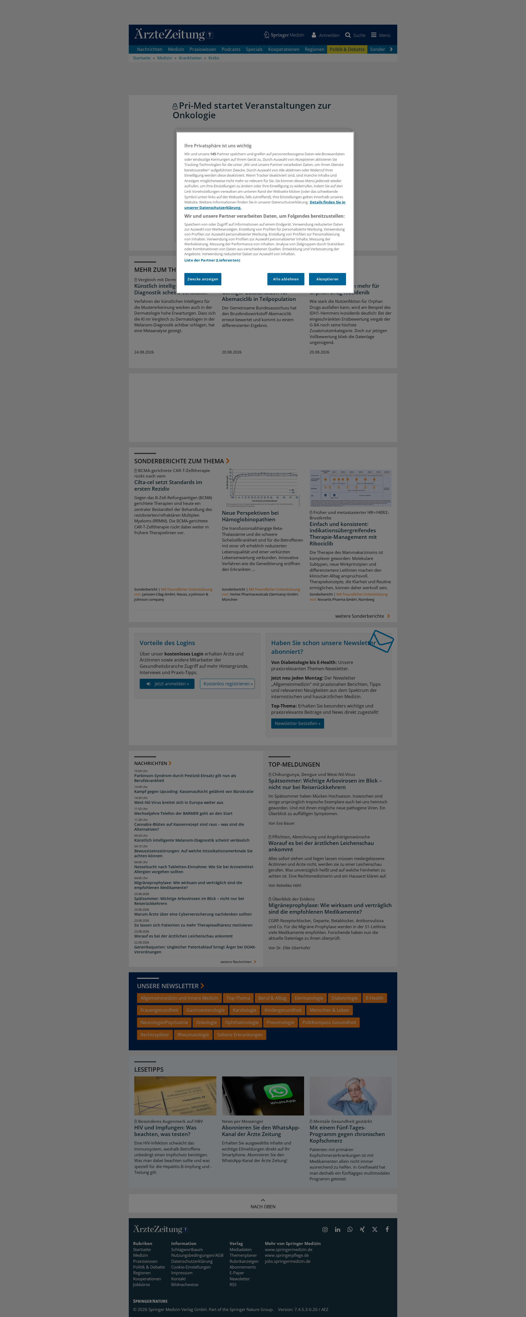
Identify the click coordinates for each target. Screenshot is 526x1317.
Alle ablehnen (286, 279)
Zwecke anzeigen (202, 279)
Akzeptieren (327, 279)
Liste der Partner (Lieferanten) (212, 260)
